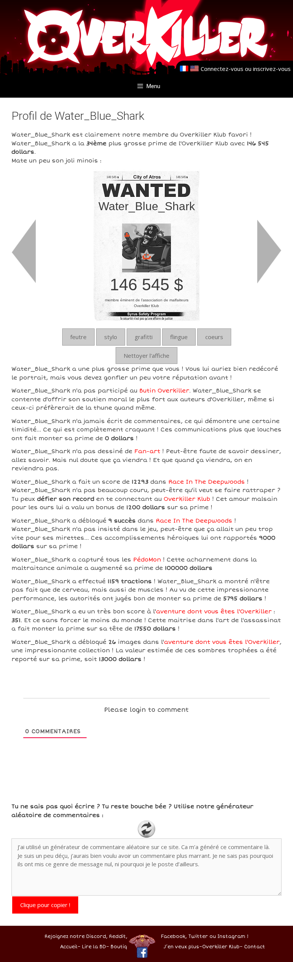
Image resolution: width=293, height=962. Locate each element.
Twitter (198, 936)
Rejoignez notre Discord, (76, 936)
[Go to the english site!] (194, 69)
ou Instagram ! (228, 936)
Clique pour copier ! (45, 905)
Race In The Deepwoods (206, 481)
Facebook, (174, 936)
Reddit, (117, 936)
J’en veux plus (181, 947)
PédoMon (147, 559)
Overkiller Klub (187, 498)
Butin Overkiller (164, 390)
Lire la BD (94, 947)
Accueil (68, 947)
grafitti (144, 337)
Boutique (122, 947)
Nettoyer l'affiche (146, 355)
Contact (254, 947)
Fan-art (147, 451)
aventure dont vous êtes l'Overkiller (214, 611)
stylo (110, 337)
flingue (179, 337)
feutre (78, 337)
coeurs (214, 337)
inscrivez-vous (272, 68)
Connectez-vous (222, 68)
